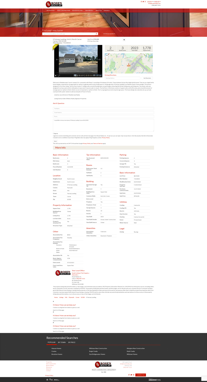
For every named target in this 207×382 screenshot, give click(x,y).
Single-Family (93, 351)
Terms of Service (97, 143)
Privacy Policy (106, 137)
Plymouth (71, 297)
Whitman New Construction (98, 348)
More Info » (75, 275)
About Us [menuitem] (99, 10)
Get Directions (147, 78)
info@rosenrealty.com (154, 3)
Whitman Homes (132, 354)
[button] (96, 33)
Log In (149, 1)
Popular (51, 342)
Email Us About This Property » (80, 273)
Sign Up (156, 1)
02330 (83, 297)
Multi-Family (131, 351)
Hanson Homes (56, 348)
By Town (62, 342)
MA (66, 297)
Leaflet (137, 72)
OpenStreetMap (143, 72)
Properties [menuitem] (50, 10)
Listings (61, 297)
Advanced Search (108, 33)
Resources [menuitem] (88, 10)
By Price (71, 342)
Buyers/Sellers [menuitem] (77, 10)
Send (55, 141)
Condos (54, 351)
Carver (77, 297)
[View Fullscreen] (107, 61)
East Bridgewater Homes (97, 354)
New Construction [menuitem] (63, 10)
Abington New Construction (136, 348)
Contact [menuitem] (107, 10)
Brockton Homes (57, 354)
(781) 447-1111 (156, 5)
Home (56, 297)
